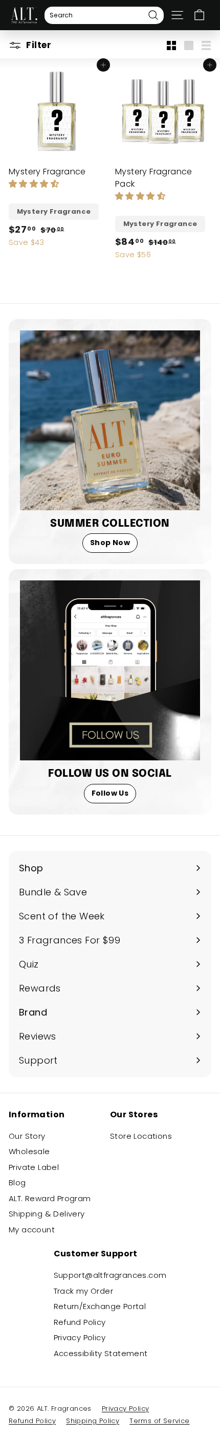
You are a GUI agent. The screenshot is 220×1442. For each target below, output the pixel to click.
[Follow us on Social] (110, 670)
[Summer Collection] (110, 420)
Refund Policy (80, 1322)
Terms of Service (159, 1421)
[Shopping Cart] (199, 15)
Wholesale (29, 1151)
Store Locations (141, 1136)
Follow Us (110, 793)
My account (32, 1229)
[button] (35, 184)
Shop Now (110, 542)
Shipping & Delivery (47, 1213)
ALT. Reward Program (50, 1198)
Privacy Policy (80, 1337)
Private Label (34, 1167)
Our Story (27, 1136)
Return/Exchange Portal (100, 1306)
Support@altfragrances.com (110, 1275)
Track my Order (84, 1291)
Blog (17, 1182)
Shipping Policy (92, 1421)
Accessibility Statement (101, 1353)
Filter (37, 45)
